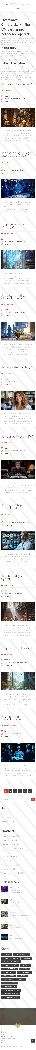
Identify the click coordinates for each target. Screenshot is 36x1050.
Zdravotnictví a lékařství (12, 873)
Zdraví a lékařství (9, 856)
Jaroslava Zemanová (10, 726)
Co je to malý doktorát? (17, 648)
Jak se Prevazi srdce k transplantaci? (17, 904)
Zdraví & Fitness (18, 734)
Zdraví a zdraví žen (19, 99)
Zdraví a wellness (19, 451)
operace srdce (8, 972)
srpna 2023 (7, 822)
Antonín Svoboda (9, 443)
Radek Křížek (8, 374)
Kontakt (3, 1043)
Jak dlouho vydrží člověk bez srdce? (13, 296)
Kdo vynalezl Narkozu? (17, 938)
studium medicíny (22, 954)
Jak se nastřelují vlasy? (16, 367)
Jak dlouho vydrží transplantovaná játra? (20, 916)
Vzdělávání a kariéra (20, 662)
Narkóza (22, 976)
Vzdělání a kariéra (9, 844)
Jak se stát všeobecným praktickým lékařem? (17, 891)
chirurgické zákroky (11, 993)
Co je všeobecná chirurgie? (12, 225)
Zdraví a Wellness (9, 852)
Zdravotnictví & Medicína (21, 522)
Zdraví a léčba (18, 170)
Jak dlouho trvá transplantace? (12, 717)
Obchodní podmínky (6, 1036)
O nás (3, 1034)
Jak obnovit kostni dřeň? (18, 436)
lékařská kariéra (9, 983)
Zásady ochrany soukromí (8, 1038)
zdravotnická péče (10, 965)
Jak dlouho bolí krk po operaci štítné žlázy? (16, 154)
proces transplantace (11, 961)
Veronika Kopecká (9, 233)
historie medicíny (9, 969)
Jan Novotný (8, 162)
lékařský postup (9, 986)
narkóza (27, 958)
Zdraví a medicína (19, 241)
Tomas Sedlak (8, 654)
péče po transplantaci (11, 990)
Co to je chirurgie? (15, 927)
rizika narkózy (9, 976)
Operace (20, 979)
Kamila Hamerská (9, 91)
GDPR (3, 1040)
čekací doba (8, 979)
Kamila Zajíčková (9, 585)
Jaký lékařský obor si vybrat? (15, 577)
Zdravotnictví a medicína (12, 848)
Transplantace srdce (11, 958)
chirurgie (24, 969)
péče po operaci (24, 972)
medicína (7, 954)
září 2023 (7, 817)
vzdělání (25, 965)
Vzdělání (6, 861)
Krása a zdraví (18, 381)
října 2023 (6, 813)
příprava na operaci (10, 997)
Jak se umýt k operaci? (16, 84)
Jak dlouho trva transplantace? (12, 506)
